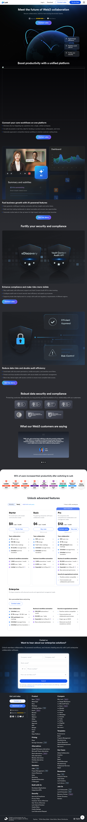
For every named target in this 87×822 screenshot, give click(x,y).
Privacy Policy (36, 798)
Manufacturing (61, 740)
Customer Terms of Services (40, 800)
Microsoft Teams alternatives (40, 751)
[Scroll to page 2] (43, 462)
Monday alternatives (38, 758)
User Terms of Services (38, 803)
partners (40, 684)
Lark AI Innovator (62, 792)
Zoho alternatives (37, 755)
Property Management (63, 738)
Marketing (35, 777)
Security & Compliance (38, 796)
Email (33, 710)
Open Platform (36, 734)
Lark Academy (61, 781)
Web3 (59, 768)
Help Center (60, 778)
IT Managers (35, 781)
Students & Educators (38, 779)
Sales (33, 775)
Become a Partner (62, 794)
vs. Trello (60, 719)
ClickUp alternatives (37, 760)
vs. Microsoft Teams (63, 703)
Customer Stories (62, 776)
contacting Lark (30, 686)
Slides (33, 719)
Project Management (38, 771)
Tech (58, 757)
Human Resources (37, 773)
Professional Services (63, 765)
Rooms (34, 715)
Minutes (34, 712)
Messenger (35, 701)
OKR (33, 732)
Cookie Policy (36, 807)
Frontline (59, 755)
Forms (33, 729)
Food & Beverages (62, 761)
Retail (59, 736)
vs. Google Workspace (63, 701)
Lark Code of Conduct (38, 805)
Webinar (34, 717)
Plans (33, 740)
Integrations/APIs (37, 790)
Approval (34, 723)
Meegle (34, 727)
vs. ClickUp (60, 710)
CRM (33, 768)
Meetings (34, 706)
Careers (59, 798)
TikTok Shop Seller (44, 819)
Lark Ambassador (62, 789)
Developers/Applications (39, 788)
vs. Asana (60, 712)
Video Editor (53, 819)
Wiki (33, 725)
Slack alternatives (37, 753)
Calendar (34, 721)
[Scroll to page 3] (45, 462)
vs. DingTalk (60, 723)
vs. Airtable (60, 717)
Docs (33, 703)
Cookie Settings (36, 809)
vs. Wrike (60, 721)
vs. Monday (60, 708)
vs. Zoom (60, 725)
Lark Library (60, 783)
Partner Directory (62, 796)
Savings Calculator (37, 742)
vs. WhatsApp (61, 714)
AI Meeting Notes (37, 708)
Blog (58, 774)
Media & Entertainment (64, 744)
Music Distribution (63, 819)
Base (33, 699)
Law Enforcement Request (39, 811)
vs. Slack (60, 706)
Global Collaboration (63, 753)
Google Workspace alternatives (41, 749)
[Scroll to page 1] (42, 462)
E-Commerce (61, 734)
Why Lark (60, 699)
